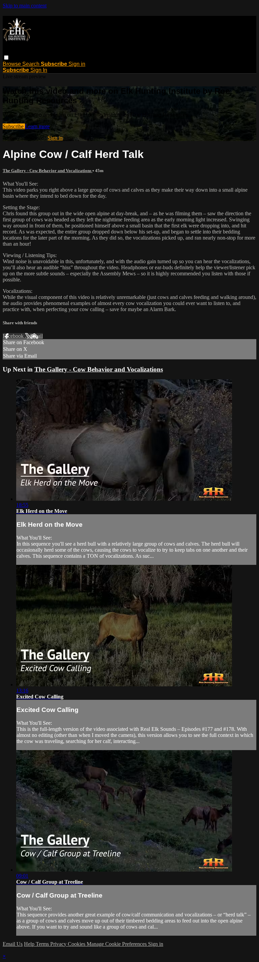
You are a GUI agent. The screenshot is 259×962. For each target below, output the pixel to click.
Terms (43, 944)
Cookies (77, 944)
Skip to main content (25, 5)
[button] (6, 57)
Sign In (38, 70)
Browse (12, 64)
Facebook (14, 336)
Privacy (59, 944)
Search (31, 64)
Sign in (76, 64)
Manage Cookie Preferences (117, 944)
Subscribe (14, 126)
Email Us (13, 944)
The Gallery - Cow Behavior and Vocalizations (47, 170)
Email (36, 336)
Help (30, 944)
